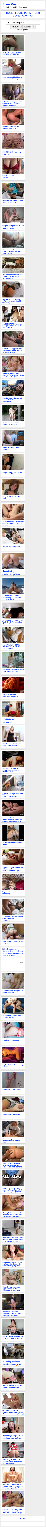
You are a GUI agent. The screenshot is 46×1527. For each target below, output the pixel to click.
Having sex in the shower (11, 1089)
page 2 (23, 1518)
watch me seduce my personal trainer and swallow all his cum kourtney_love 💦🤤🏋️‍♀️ (13, 1413)
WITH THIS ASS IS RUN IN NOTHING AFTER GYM (11, 53)
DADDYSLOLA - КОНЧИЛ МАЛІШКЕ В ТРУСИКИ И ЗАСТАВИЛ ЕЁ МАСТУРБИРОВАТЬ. (11, 647)
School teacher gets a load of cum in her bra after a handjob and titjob (12, 103)
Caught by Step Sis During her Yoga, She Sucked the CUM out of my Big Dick (12, 1264)
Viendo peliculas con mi (11, 1114)
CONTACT (27, 15)
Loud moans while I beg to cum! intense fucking (12, 78)
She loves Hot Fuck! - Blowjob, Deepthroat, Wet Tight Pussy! (11, 251)
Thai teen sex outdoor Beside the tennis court (11, 423)
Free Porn (10, 4)
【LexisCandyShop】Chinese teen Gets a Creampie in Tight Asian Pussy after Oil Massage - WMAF (11, 574)
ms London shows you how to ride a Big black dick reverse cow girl (12, 276)
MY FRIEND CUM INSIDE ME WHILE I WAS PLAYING (12, 1386)
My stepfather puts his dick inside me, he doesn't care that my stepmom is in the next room (12, 1215)
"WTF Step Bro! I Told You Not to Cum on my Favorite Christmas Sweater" (12, 1461)
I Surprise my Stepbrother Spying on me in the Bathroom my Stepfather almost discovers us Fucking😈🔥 (13, 1290)
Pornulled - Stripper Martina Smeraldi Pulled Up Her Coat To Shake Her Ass (12, 350)
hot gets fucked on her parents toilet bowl (10, 127)
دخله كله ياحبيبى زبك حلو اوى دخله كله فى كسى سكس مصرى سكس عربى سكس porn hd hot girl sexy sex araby (12, 1190)
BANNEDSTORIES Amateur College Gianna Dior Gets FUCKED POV (12, 325)
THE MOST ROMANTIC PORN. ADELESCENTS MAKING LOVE (10, 770)
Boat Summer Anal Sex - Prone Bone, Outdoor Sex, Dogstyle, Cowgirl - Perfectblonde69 (12, 598)
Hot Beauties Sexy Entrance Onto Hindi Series (12, 954)
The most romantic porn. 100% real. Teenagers (11, 695)
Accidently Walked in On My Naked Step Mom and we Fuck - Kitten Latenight (12, 868)
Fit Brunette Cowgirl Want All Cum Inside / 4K (12, 1016)
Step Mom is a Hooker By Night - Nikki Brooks (11, 744)
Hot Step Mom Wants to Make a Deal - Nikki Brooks (13, 670)
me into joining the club (11, 546)
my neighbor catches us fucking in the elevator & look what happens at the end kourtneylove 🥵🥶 (11, 1363)
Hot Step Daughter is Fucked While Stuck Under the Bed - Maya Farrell (13, 622)
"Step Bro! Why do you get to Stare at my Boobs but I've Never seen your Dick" (13, 1486)
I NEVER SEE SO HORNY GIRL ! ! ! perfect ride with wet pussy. (11, 301)
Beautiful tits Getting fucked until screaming (12, 991)
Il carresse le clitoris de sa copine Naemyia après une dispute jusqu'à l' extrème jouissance (12, 820)
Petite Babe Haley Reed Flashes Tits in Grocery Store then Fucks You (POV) (13, 375)
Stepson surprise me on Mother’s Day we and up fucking (11, 1140)
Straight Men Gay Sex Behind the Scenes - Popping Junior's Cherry (13, 226)
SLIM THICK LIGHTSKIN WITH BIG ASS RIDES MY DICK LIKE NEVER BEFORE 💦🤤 (12, 1166)
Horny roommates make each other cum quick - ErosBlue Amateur (13, 523)
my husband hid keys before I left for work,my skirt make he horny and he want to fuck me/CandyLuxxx (12, 1240)
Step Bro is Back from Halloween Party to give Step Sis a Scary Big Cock (12, 1313)
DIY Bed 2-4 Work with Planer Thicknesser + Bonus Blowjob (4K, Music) (13, 794)
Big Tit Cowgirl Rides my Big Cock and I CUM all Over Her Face (12, 1338)
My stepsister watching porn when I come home (12, 201)
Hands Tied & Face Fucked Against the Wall (12, 473)
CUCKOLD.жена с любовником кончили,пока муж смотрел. (12, 720)
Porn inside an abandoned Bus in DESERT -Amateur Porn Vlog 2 (12, 399)
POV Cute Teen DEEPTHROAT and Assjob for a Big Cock (13, 152)
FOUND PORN (23, 13)
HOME (9, 13)
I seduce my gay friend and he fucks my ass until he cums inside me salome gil (12, 1510)
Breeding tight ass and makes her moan (10, 1041)
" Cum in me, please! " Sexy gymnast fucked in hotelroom (12, 918)
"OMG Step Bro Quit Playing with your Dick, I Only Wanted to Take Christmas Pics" (12, 1437)
